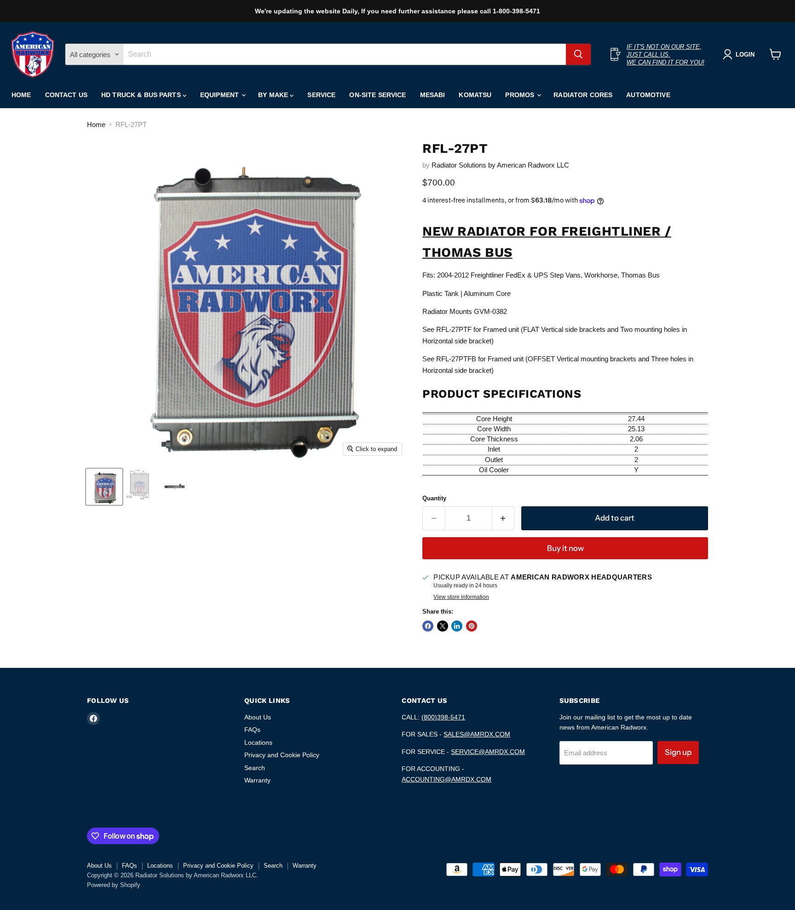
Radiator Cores (582, 95)
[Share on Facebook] (427, 626)
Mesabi (432, 95)
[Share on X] (442, 626)
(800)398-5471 (443, 717)
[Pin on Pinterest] (471, 626)
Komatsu (475, 95)
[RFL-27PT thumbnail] (104, 487)
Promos (520, 95)
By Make (274, 95)
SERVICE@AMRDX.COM (488, 751)
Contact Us (66, 95)
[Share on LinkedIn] (456, 626)
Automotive (648, 95)
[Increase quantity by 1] (503, 518)
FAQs (252, 729)
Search (254, 767)
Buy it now (565, 548)
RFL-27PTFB (456, 359)
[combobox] (344, 54)
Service (321, 95)
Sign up (678, 752)
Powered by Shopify (113, 884)
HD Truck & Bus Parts (142, 95)
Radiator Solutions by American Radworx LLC (500, 165)
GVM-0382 (490, 311)
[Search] (578, 54)
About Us (257, 717)
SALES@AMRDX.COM (477, 734)
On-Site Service (377, 95)
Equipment (220, 95)
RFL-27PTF (454, 329)
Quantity (434, 498)
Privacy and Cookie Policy (281, 755)
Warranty (257, 780)
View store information (461, 597)
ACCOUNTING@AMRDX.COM (446, 779)
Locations (258, 742)
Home (21, 95)
